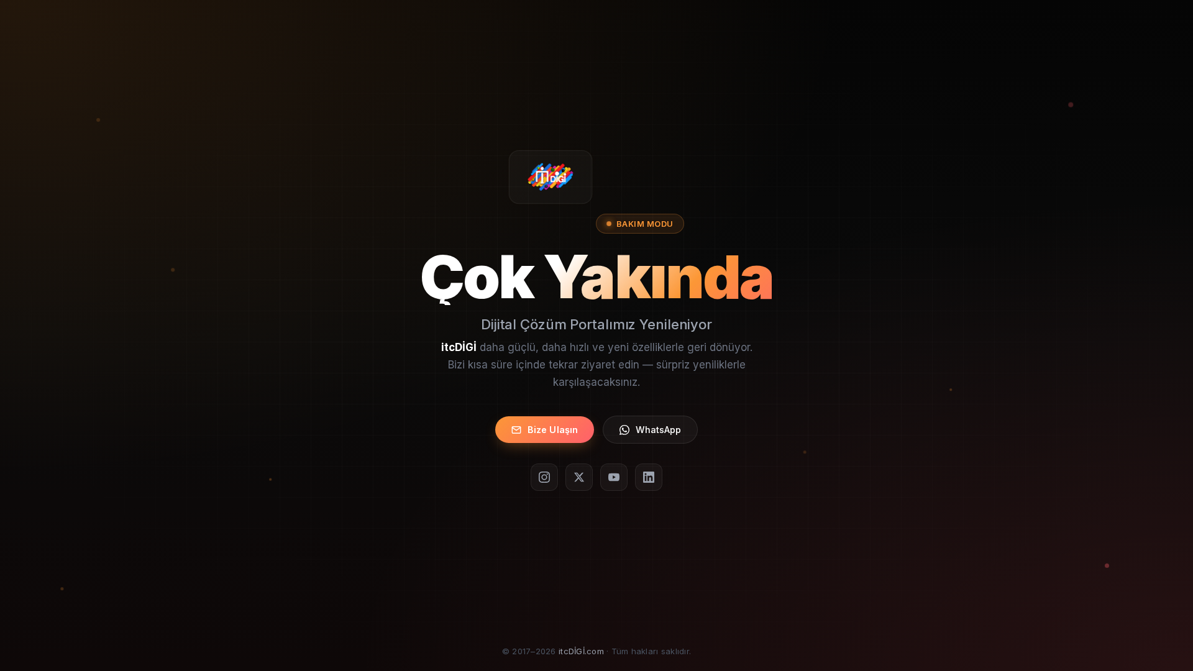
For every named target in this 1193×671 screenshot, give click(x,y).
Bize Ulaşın (553, 429)
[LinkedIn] (648, 477)
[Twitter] (579, 477)
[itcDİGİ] (551, 177)
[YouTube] (614, 477)
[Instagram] (544, 477)
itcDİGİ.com (581, 651)
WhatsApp (658, 429)
